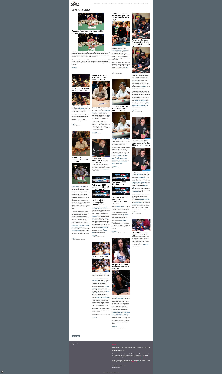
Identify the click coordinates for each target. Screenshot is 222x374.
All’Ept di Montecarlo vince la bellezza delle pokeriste (120, 267)
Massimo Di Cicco (123, 157)
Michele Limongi (140, 183)
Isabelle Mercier (116, 312)
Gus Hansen (99, 297)
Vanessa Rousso (145, 197)
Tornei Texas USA (81, 239)
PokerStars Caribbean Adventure (119, 50)
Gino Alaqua (106, 281)
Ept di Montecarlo (120, 298)
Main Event (81, 199)
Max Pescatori (79, 213)
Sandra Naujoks (124, 68)
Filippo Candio (95, 280)
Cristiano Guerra (95, 285)
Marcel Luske (119, 163)
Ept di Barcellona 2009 (138, 174)
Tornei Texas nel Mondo (117, 73)
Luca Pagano (87, 224)
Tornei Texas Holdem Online (141, 4)
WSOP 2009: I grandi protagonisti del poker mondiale (80, 160)
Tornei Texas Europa (76, 125)
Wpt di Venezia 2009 (120, 206)
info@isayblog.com (143, 356)
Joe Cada (118, 68)
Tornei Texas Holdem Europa (109, 4)
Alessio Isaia (81, 225)
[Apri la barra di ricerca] (150, 3)
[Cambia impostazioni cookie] (2, 372)
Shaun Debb (120, 161)
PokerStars (81, 108)
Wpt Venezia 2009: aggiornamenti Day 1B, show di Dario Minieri (100, 187)
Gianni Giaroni (119, 158)
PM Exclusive (75, 239)
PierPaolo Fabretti (142, 182)
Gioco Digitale (145, 187)
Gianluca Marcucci (136, 191)
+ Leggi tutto (76, 336)
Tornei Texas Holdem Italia (125, 4)
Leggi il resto (74, 67)
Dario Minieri (118, 54)
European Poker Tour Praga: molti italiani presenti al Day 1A (120, 108)
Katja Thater (126, 314)
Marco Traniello (78, 227)
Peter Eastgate (146, 102)
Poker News (97, 4)
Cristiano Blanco (118, 155)
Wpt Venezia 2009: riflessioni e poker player (119, 184)
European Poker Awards (103, 52)
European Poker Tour (82, 107)
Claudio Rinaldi (75, 225)
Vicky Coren (123, 312)
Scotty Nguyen (135, 204)
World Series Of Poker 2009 (78, 186)
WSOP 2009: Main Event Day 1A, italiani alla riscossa (100, 161)
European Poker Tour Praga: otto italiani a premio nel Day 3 (100, 77)
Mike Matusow (135, 105)
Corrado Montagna (76, 230)
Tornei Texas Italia (121, 232)
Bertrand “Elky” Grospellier (140, 100)
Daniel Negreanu (142, 199)
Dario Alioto (86, 213)
